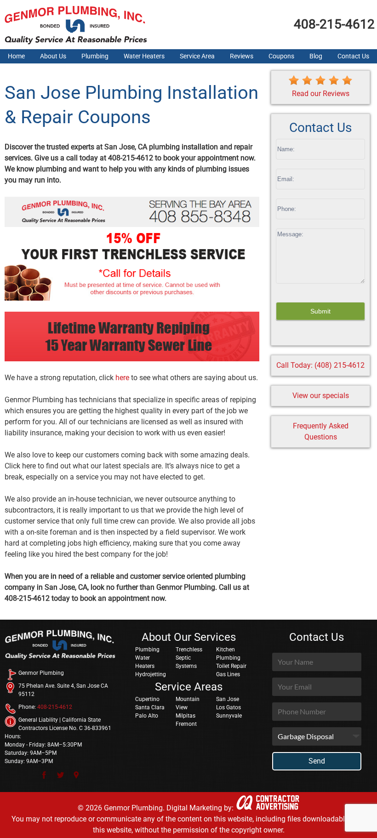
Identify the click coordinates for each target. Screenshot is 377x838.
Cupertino (147, 699)
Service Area (197, 56)
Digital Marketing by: (200, 808)
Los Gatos (228, 707)
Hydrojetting (150, 674)
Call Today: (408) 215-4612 (320, 365)
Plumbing (95, 56)
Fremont (186, 724)
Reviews (241, 56)
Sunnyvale (229, 716)
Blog (315, 56)
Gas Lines (228, 674)
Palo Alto (146, 716)
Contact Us (353, 56)
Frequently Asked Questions (320, 431)
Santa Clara (150, 707)
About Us (53, 56)
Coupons (281, 56)
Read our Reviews (320, 93)
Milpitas (185, 716)
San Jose (227, 699)
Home (16, 56)
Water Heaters (144, 56)
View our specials (320, 395)
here (122, 377)
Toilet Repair (231, 666)
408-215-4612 (334, 24)
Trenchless (189, 649)
